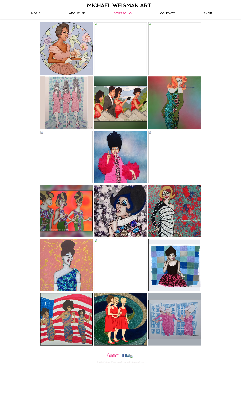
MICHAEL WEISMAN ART (119, 5)
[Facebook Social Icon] (124, 355)
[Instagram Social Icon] (128, 355)
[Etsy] (131, 356)
